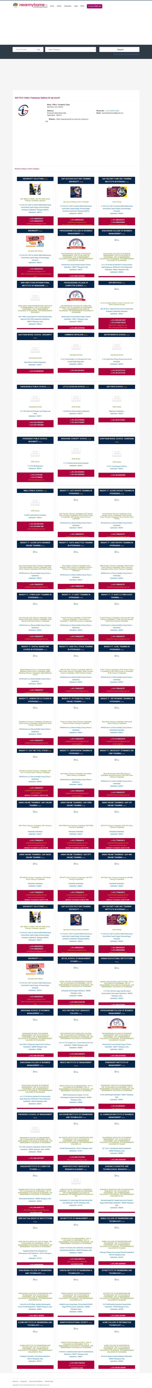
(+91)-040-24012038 (36, 1055)
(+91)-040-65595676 (77, 1054)
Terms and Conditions (36, 1381)
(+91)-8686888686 (36, 1264)
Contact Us (23, 1381)
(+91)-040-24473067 (36, 1158)
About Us (15, 1381)
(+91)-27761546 (36, 475)
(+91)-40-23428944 (77, 472)
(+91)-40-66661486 (37, 526)
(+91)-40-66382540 (37, 371)
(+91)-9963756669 (118, 1004)
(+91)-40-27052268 (37, 425)
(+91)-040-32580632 (118, 1263)
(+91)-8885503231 (36, 218)
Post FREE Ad (94, 6)
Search (59, 6)
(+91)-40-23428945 (77, 474)
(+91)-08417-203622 (36, 1315)
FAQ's (82, 6)
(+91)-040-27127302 (77, 1157)
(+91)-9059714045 (112, 111)
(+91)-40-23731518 (118, 370)
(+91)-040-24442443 (118, 1159)
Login (76, 6)
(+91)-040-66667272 (36, 1207)
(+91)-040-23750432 (77, 276)
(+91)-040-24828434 (77, 1108)
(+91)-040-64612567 (118, 320)
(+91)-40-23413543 (37, 524)
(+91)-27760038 (36, 477)
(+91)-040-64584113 (77, 1259)
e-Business (67, 6)
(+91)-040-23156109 (77, 1002)
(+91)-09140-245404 (118, 1367)
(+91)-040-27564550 (77, 1363)
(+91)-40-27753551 (118, 420)
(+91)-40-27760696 (77, 420)
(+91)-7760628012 (36, 840)
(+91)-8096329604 (118, 222)
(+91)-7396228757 (77, 534)
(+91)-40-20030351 (118, 1106)
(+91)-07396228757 (118, 739)
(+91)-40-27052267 (37, 422)
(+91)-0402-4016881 (118, 1315)
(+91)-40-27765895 (77, 422)
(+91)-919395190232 (118, 322)
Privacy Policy (49, 1381)
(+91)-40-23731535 (118, 373)
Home (52, 6)
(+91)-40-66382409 (118, 475)
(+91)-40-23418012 (77, 370)
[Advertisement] (76, 27)
